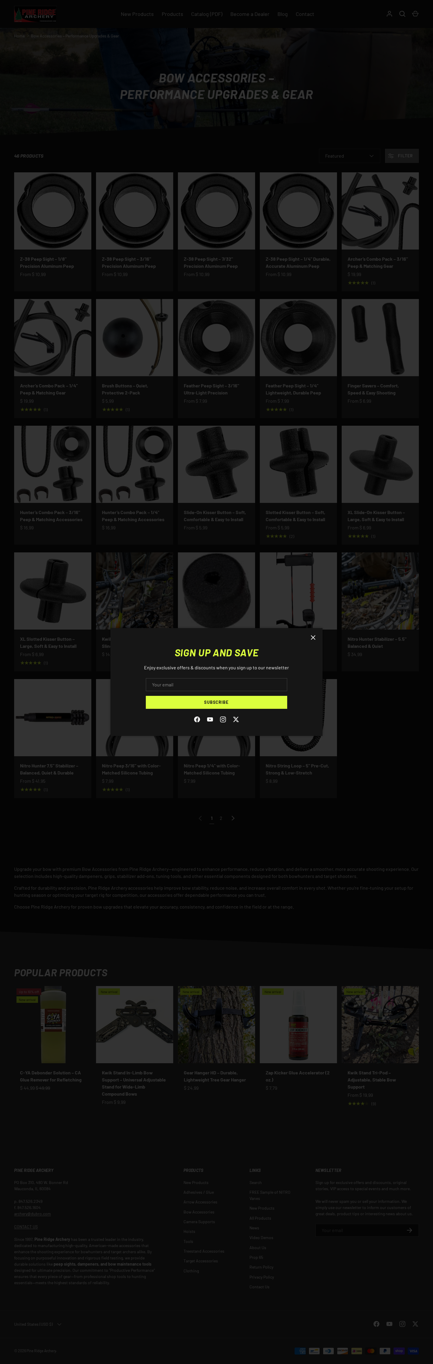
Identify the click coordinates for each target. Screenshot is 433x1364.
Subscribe (216, 702)
